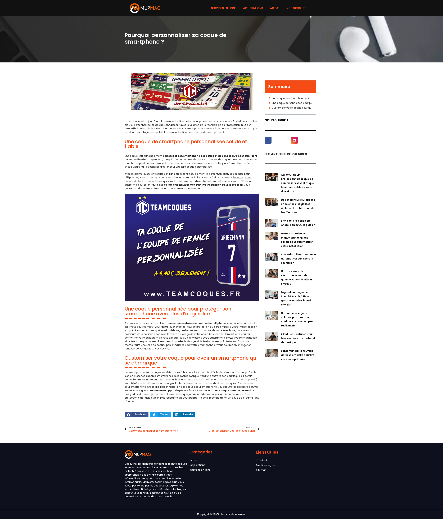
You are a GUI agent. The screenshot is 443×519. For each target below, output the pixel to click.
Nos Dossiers (296, 8)
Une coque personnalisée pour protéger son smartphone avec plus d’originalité (292, 103)
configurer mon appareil (240, 379)
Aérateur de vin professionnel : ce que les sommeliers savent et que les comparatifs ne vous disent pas (297, 183)
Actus (274, 8)
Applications (253, 8)
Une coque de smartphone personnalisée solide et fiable (292, 98)
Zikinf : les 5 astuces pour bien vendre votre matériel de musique (298, 338)
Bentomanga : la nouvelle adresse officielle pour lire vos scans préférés (297, 355)
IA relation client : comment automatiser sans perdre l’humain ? (298, 259)
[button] (136, 414)
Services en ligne (223, 8)
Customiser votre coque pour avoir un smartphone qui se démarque (292, 108)
